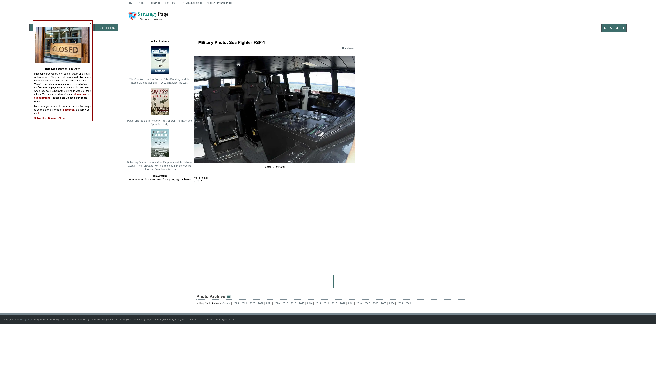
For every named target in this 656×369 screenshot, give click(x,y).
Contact (155, 2)
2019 (285, 303)
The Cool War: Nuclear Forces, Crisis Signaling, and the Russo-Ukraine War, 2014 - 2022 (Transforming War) (159, 80)
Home (131, 2)
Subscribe (40, 118)
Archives (349, 48)
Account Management (219, 2)
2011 (351, 303)
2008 (375, 303)
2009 (367, 303)
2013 (334, 303)
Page (153, 16)
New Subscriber (192, 2)
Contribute (171, 2)
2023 (252, 303)
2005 (400, 303)
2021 (269, 303)
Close (61, 118)
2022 (260, 303)
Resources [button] (105, 28)
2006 (392, 303)
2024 (244, 303)
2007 (383, 303)
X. (39, 113)
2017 (301, 303)
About (142, 2)
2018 (293, 303)
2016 (310, 303)
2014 (326, 303)
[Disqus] (333, 228)
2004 (408, 303)
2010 (359, 303)
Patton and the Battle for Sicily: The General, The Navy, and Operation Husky (159, 122)
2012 (342, 303)
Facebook (69, 109)
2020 (277, 303)
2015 (318, 303)
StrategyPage (26, 319)
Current (226, 303)
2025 (236, 303)
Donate (52, 118)
